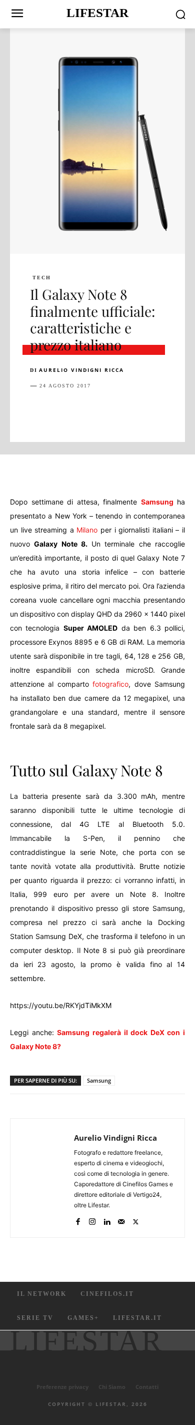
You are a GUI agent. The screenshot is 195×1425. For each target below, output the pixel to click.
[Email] (155, 411)
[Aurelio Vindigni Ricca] (45, 1178)
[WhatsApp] (109, 411)
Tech (41, 277)
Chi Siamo (112, 1386)
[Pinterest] (86, 411)
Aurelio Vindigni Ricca (81, 369)
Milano (87, 530)
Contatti (147, 1386)
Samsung (157, 502)
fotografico (110, 684)
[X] (63, 411)
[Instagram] (92, 1219)
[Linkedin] (132, 411)
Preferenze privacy (62, 1386)
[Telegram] (178, 411)
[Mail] (121, 1219)
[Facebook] (40, 411)
